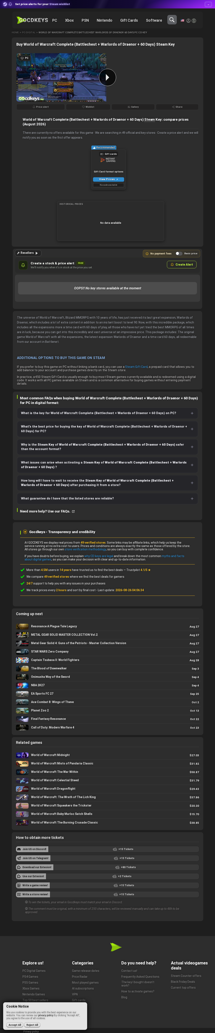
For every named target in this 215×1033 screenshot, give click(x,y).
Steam (149, 119)
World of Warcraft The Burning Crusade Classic (107, 822)
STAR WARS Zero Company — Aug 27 (107, 652)
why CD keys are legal (98, 556)
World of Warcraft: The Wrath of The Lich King (107, 797)
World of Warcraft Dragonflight (107, 789)
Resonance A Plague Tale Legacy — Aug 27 (107, 626)
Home (15, 32)
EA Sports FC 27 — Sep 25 (107, 694)
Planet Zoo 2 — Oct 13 (107, 711)
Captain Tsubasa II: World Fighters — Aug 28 (107, 660)
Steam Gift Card (136, 366)
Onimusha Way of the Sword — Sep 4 (107, 677)
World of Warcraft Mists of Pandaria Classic (107, 764)
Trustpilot (138, 570)
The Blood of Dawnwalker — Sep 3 (107, 669)
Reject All (32, 1025)
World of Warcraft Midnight (107, 755)
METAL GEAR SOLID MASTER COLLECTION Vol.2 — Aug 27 (107, 635)
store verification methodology (85, 549)
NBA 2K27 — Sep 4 (107, 685)
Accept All (15, 1025)
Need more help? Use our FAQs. (45, 511)
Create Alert (184, 264)
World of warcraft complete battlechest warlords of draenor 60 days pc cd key (93, 32)
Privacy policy (31, 1031)
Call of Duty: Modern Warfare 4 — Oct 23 (107, 727)
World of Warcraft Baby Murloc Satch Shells (107, 814)
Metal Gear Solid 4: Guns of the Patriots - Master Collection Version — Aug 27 (107, 643)
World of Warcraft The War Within (107, 772)
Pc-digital (28, 32)
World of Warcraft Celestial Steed (107, 780)
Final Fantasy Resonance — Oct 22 (107, 719)
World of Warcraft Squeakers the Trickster (107, 806)
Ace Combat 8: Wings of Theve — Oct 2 (107, 702)
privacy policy (45, 1015)
